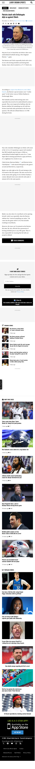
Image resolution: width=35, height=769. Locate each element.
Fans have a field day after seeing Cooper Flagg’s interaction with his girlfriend (12, 592)
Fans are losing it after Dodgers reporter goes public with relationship (12, 617)
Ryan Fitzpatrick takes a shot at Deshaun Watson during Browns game (12, 504)
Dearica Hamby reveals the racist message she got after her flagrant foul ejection (20, 345)
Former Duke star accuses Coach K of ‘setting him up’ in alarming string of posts (13, 642)
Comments (29, 21)
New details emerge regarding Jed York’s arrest (17, 666)
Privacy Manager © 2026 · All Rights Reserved (12, 741)
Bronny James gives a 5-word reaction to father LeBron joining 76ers (19, 360)
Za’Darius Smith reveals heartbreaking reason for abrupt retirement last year (12, 476)
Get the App (17, 732)
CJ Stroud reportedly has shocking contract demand (17, 714)
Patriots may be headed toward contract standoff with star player (10, 560)
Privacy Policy (20, 292)
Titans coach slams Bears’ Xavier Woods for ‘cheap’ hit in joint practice (11, 422)
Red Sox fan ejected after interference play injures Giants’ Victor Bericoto (11, 690)
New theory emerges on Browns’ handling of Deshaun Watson (17, 337)
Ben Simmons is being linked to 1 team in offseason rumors (17, 329)
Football (5, 8)
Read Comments (18, 240)
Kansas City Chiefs (23, 8)
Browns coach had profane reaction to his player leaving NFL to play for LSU (19, 352)
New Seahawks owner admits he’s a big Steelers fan (15, 449)
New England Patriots (9, 11)
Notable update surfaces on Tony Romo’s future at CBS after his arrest (11, 532)
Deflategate (13, 8)
